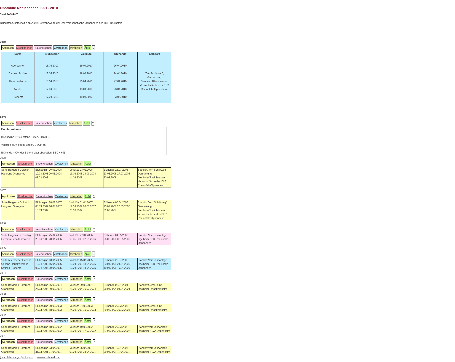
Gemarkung (155, 285)
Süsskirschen (24, 47)
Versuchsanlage (157, 235)
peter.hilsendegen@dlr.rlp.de (17, 357)
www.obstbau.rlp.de (48, 357)
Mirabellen (76, 47)
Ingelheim (144, 239)
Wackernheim (159, 288)
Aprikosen (8, 47)
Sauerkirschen (43, 47)
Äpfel (87, 47)
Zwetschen (60, 123)
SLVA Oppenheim (160, 330)
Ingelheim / (144, 288)
